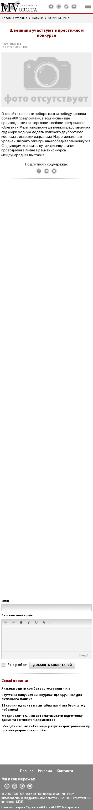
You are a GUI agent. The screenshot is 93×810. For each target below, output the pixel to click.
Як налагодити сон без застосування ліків (35, 689)
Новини (37, 18)
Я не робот (17, 665)
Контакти (65, 771)
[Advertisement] (46, 393)
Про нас (26, 771)
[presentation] (5, 623)
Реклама (45, 771)
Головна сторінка (14, 18)
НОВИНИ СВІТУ (59, 18)
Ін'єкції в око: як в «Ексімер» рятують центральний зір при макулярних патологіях (45, 728)
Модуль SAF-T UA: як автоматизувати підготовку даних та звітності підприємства (42, 718)
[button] (5, 623)
